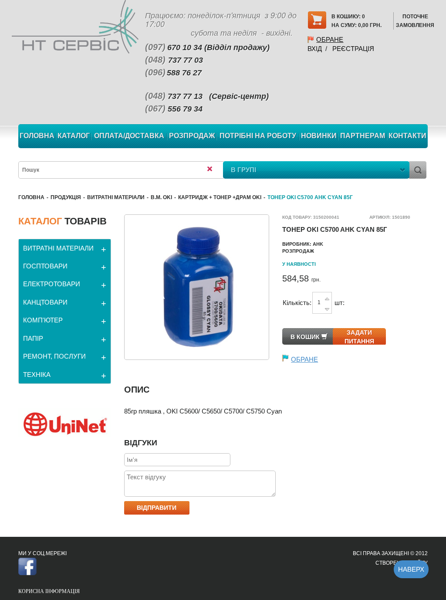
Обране (329, 39)
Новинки (319, 135)
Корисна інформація (49, 591)
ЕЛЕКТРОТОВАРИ (51, 284)
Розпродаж (192, 135)
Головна (37, 135)
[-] (327, 307)
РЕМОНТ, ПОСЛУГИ (54, 356)
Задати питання (359, 337)
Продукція (66, 197)
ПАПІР (33, 338)
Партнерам (362, 135)
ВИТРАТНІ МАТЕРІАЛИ (116, 197)
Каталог (73, 135)
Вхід (314, 48)
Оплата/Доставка (129, 135)
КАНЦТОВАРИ (45, 302)
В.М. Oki (161, 197)
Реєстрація (353, 48)
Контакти (407, 135)
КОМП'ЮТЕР (43, 320)
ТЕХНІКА (37, 374)
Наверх (411, 569)
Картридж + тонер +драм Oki (219, 197)
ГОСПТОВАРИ (45, 266)
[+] (327, 298)
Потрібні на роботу (258, 135)
